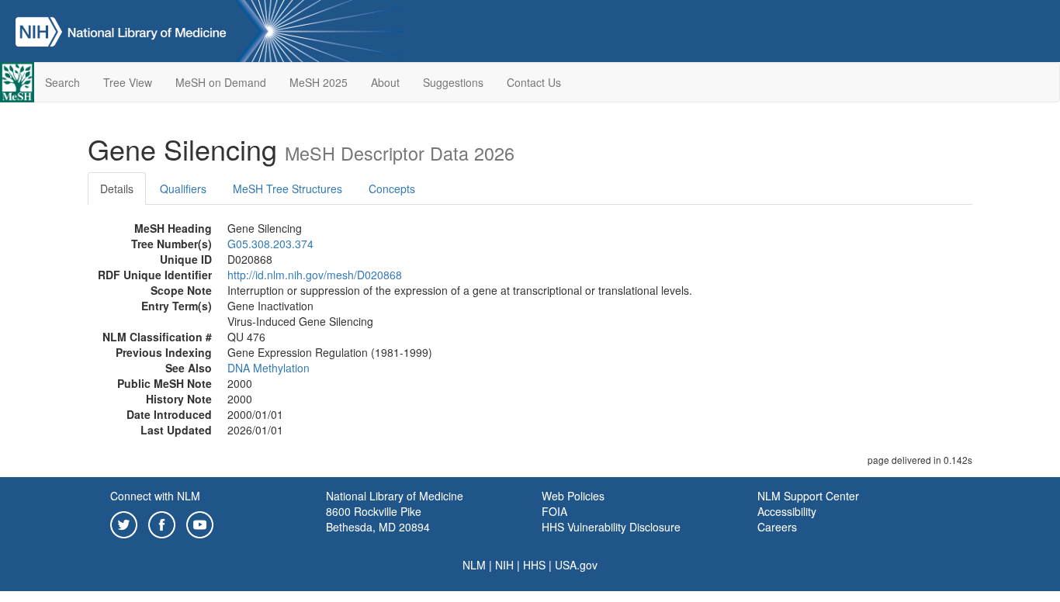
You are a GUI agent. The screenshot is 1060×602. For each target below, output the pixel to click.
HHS (534, 565)
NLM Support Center (808, 495)
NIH (504, 565)
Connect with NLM (155, 495)
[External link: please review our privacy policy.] (123, 523)
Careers (777, 527)
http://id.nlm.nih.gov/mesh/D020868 (314, 274)
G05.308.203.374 (270, 243)
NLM (474, 565)
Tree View (127, 82)
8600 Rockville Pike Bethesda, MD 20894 (378, 519)
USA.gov (576, 565)
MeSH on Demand (220, 82)
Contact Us (534, 82)
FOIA (554, 511)
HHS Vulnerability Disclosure (611, 527)
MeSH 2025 (318, 82)
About (385, 82)
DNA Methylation (268, 367)
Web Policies (573, 495)
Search (62, 82)
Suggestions (453, 82)
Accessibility (786, 511)
